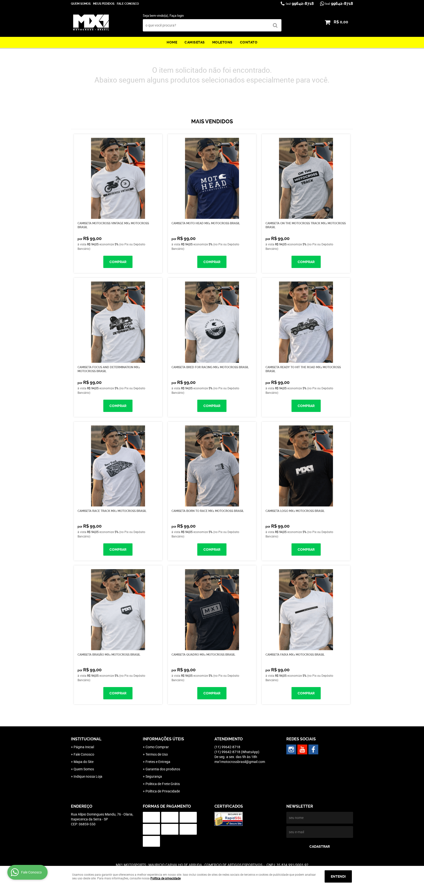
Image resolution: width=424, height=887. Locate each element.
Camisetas (195, 42)
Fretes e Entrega (158, 761)
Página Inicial (84, 747)
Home (172, 42)
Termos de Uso (157, 754)
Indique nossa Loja (88, 776)
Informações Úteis (163, 739)
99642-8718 (300, 3)
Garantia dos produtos (163, 769)
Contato (249, 42)
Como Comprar (157, 747)
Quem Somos (81, 3)
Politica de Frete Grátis (163, 783)
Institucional (86, 739)
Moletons (222, 42)
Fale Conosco (128, 3)
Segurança (154, 776)
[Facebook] (313, 749)
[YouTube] (302, 749)
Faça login (177, 15)
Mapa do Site (83, 761)
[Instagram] (291, 749)
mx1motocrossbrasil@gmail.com (239, 761)
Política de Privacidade (163, 791)
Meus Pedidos (103, 3)
